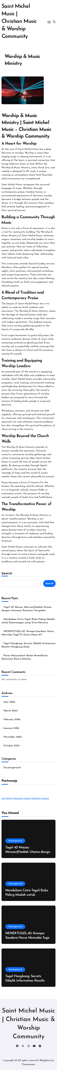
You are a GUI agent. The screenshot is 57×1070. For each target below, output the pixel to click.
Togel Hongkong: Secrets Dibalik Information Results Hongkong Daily (25, 981)
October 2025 (11, 745)
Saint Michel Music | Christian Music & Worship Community (19, 21)
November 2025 (12, 737)
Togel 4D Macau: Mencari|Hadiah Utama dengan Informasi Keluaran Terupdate (28, 852)
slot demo (7, 798)
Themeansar (28, 1064)
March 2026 (10, 711)
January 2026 (11, 728)
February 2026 (11, 719)
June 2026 (9, 702)
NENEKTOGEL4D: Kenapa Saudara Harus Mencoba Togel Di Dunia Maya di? (27, 938)
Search (7, 573)
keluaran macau (22, 798)
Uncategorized (12, 767)
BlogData (45, 1060)
